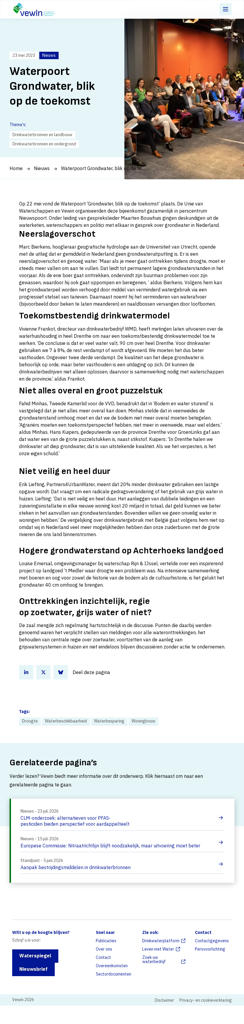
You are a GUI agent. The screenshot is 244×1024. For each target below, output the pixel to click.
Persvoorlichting (210, 949)
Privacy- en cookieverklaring (205, 1000)
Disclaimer (164, 1000)
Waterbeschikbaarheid (66, 721)
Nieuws (42, 168)
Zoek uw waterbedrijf (154, 959)
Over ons (104, 949)
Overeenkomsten (112, 965)
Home (16, 168)
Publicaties (106, 940)
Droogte (30, 721)
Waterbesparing (109, 721)
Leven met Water (158, 949)
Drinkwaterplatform (160, 940)
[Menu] (226, 9)
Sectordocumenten (113, 974)
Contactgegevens (212, 940)
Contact (103, 957)
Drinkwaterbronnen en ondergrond (44, 144)
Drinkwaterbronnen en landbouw (42, 134)
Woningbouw (143, 721)
